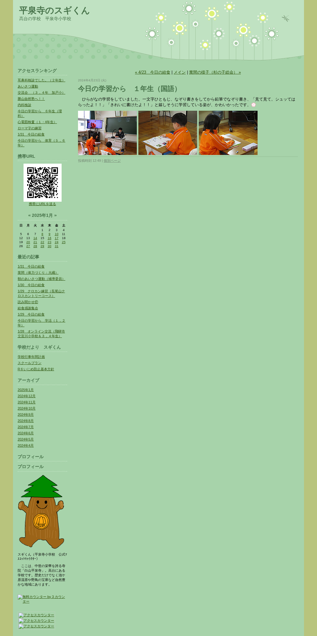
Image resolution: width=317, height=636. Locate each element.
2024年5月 (26, 439)
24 (57, 242)
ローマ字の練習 (29, 128)
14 (35, 238)
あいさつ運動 (28, 86)
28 (35, 246)
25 (64, 242)
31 (57, 246)
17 (57, 238)
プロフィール (31, 456)
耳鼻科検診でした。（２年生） (41, 80)
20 (28, 242)
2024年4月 (26, 445)
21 (35, 242)
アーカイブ (28, 380)
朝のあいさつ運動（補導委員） (41, 279)
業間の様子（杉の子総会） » (215, 72)
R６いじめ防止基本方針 (36, 369)
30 (49, 246)
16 (49, 238)
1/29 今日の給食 (31, 314)
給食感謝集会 (28, 308)
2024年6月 (26, 433)
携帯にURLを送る (42, 204)
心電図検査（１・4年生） (37, 122)
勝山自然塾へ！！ (31, 99)
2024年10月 (27, 408)
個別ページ (112, 160)
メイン (180, 72)
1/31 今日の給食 (31, 134)
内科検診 (24, 105)
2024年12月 (27, 396)
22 (42, 242)
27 (28, 246)
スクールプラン (29, 363)
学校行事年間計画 (31, 357)
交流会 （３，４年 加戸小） (41, 92)
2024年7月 (26, 427)
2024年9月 (26, 414)
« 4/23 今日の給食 (152, 72)
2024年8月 (26, 421)
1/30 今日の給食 (31, 285)
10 (57, 234)
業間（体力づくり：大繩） (38, 272)
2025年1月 (26, 390)
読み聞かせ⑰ (28, 302)
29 (42, 246)
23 (49, 242)
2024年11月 (27, 402)
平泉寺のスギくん (54, 10)
